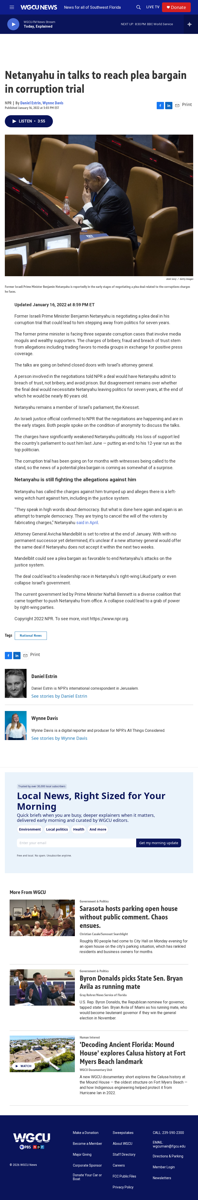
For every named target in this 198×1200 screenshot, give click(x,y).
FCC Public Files (124, 1176)
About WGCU (122, 1144)
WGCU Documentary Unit (96, 1070)
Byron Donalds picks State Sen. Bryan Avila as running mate (131, 982)
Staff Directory (124, 1154)
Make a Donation (86, 1133)
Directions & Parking (168, 1156)
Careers (119, 1165)
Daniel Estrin (30, 102)
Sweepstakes (123, 1133)
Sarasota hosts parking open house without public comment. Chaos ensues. (129, 917)
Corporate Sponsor (87, 1165)
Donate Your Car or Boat (87, 1177)
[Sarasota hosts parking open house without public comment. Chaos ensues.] (42, 918)
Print (187, 104)
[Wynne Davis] (16, 725)
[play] (13, 24)
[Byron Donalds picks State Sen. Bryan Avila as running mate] (42, 987)
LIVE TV (153, 7)
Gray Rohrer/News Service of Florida (103, 995)
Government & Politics (94, 901)
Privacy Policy (123, 1187)
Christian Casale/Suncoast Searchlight (104, 934)
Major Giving (82, 1154)
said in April (86, 522)
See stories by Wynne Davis (59, 738)
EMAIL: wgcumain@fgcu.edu (169, 1144)
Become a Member (87, 1144)
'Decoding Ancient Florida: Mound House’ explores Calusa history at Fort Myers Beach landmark (132, 1053)
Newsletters (162, 1178)
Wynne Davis (52, 102)
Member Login (164, 1167)
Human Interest (90, 1037)
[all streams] (191, 24)
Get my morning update (158, 843)
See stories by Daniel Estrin (59, 696)
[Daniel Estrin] (16, 683)
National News (31, 636)
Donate (178, 7)
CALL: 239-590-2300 (168, 1133)
